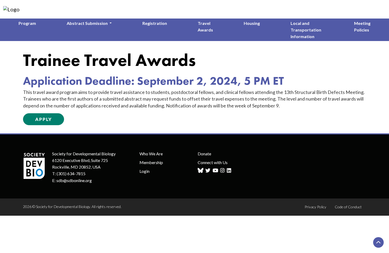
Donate (204, 153)
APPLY (43, 119)
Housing (252, 23)
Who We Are (151, 153)
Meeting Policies (362, 26)
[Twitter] (208, 170)
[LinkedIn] (230, 170)
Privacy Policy (315, 207)
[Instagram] (223, 170)
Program (27, 23)
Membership (151, 162)
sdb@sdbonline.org (74, 180)
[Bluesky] (201, 170)
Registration (154, 23)
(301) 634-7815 (71, 173)
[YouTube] (215, 170)
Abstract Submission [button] (87, 23)
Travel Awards (205, 26)
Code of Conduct (348, 207)
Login (144, 171)
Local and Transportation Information (306, 30)
